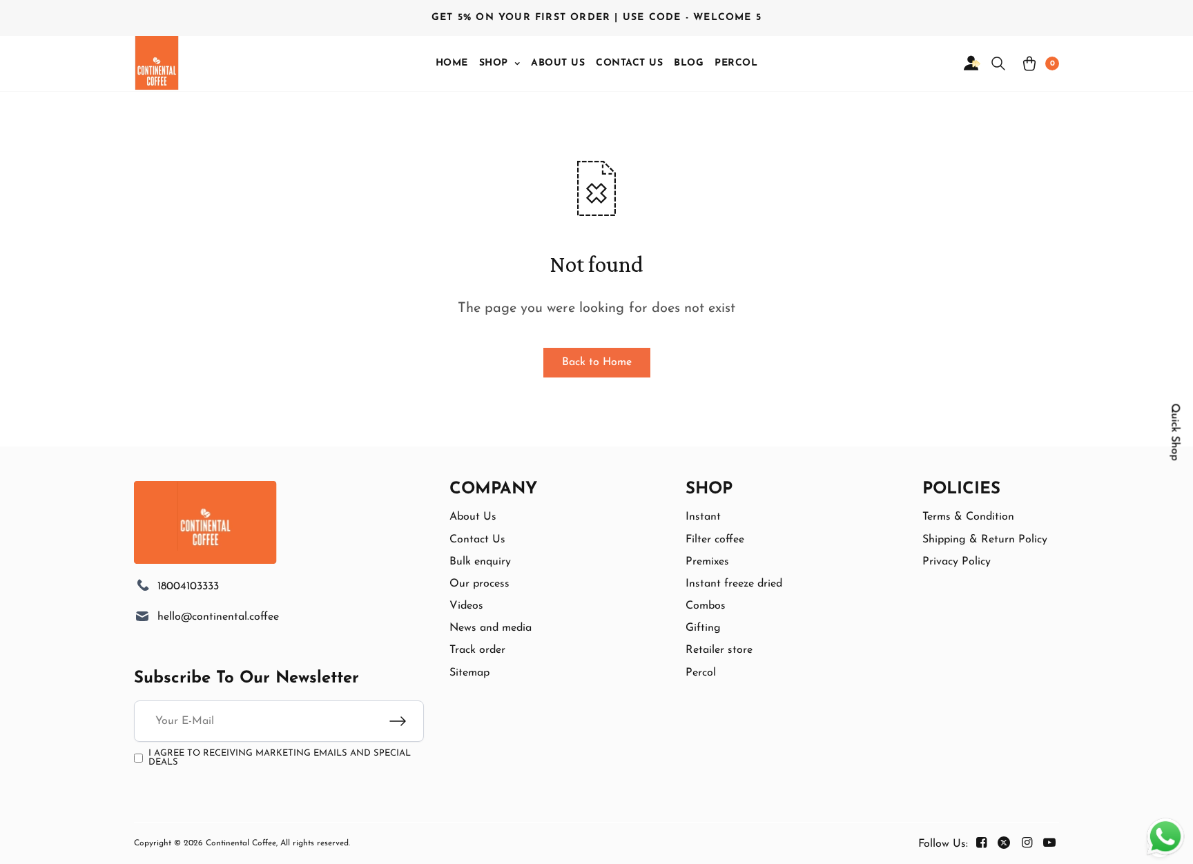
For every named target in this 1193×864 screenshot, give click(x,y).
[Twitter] (1004, 843)
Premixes (707, 561)
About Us (558, 63)
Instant (703, 516)
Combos (706, 605)
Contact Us (629, 63)
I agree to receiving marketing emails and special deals (279, 758)
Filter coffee (715, 539)
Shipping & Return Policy (984, 539)
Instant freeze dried (734, 583)
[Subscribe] (406, 721)
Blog (689, 63)
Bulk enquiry (480, 561)
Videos (466, 605)
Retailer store (719, 650)
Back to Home (597, 362)
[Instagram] (1026, 843)
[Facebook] (981, 843)
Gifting (703, 628)
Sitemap (469, 672)
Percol (736, 63)
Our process (479, 583)
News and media (490, 628)
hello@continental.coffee (218, 616)
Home (452, 63)
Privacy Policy (956, 561)
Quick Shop (1175, 432)
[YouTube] (1049, 843)
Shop (493, 63)
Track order (477, 650)
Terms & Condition (968, 516)
